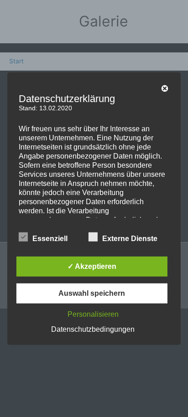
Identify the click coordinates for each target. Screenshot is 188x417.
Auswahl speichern (91, 293)
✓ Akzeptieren (92, 266)
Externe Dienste (129, 238)
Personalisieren (93, 314)
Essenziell (50, 238)
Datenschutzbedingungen (93, 329)
